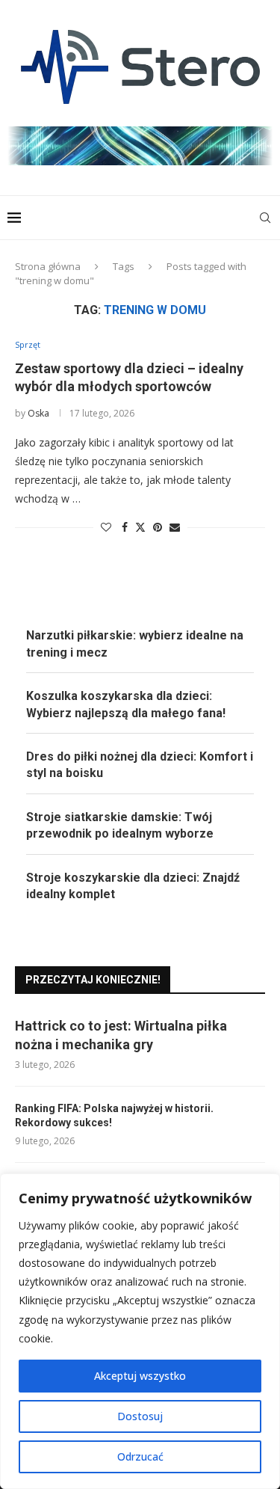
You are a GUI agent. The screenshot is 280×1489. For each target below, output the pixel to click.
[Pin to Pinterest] (157, 527)
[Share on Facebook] (125, 527)
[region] (140, 1331)
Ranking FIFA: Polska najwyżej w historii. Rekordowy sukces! (114, 1115)
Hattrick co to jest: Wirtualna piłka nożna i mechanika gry (121, 1035)
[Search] (265, 217)
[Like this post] (106, 527)
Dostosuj (140, 1416)
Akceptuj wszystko (140, 1376)
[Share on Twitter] (140, 527)
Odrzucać (140, 1456)
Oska (38, 413)
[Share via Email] (174, 527)
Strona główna (48, 266)
